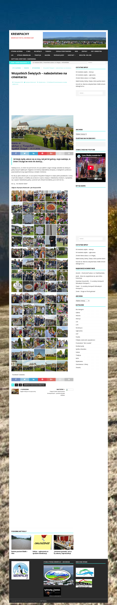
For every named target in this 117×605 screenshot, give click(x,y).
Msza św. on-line (85, 55)
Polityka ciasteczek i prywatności (85, 340)
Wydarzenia (42, 82)
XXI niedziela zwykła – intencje (85, 72)
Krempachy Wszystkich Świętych (34, 385)
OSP (77, 334)
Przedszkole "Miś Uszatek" (84, 343)
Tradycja (37, 55)
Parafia (48, 51)
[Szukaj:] (96, 62)
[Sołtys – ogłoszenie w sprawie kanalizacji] (42, 542)
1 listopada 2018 (18, 82)
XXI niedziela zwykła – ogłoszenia (85, 75)
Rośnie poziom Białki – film (19, 552)
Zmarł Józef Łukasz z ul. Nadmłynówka (93, 273)
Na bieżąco (38, 51)
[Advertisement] (58, 15)
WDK (76, 51)
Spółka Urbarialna (24, 55)
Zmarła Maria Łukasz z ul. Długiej (85, 78)
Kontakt (71, 55)
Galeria (47, 55)
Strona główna (17, 51)
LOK (77, 325)
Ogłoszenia (79, 331)
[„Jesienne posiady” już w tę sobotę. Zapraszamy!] (63, 542)
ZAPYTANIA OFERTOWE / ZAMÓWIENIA (23, 59)
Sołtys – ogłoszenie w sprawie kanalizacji (40, 552)
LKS (12, 55)
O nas (28, 51)
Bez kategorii (80, 309)
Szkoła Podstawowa (63, 51)
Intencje (78, 319)
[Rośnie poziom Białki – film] (21, 542)
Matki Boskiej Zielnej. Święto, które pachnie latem (90, 81)
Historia (78, 315)
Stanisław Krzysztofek (82, 281)
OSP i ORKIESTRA (96, 51)
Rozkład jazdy (59, 55)
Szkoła (78, 352)
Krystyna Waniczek (30, 82)
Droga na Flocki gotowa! (88, 291)
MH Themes (43, 601)
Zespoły (84, 51)
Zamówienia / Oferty (82, 364)
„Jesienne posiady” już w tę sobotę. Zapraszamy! (63, 552)
